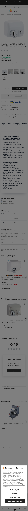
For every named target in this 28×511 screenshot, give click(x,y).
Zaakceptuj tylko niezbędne (15, 491)
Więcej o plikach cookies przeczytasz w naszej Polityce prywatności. (14, 485)
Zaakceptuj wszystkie (15, 501)
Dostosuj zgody (15, 497)
